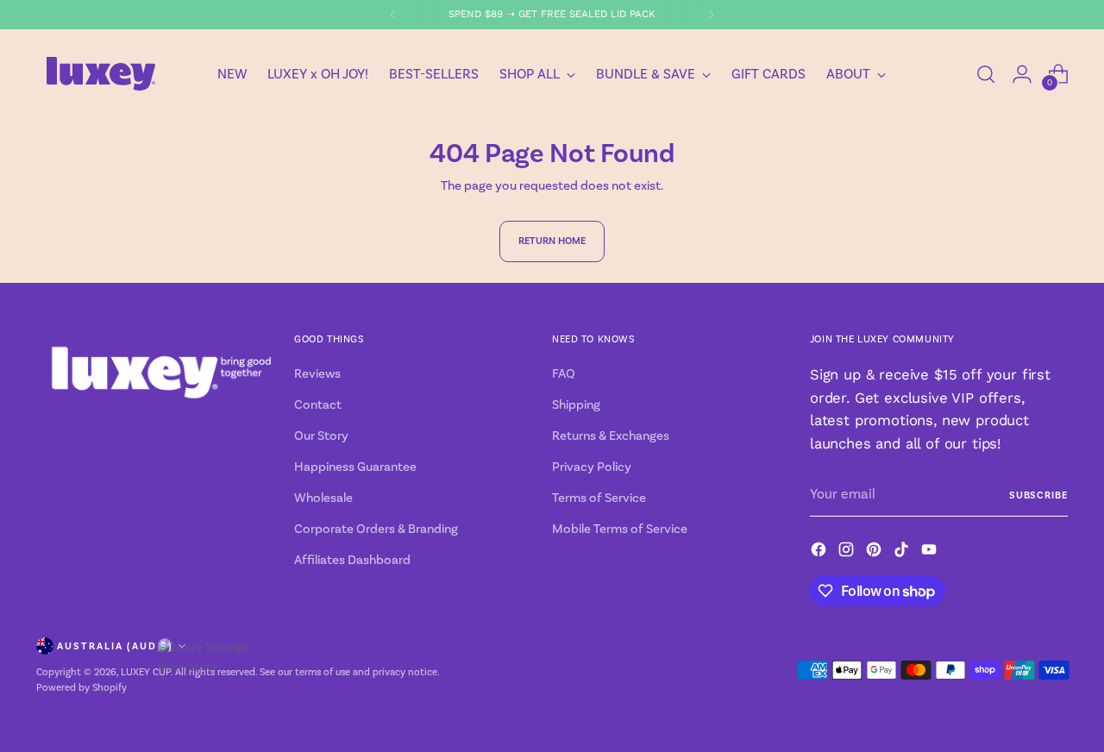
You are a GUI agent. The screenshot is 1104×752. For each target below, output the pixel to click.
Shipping (576, 405)
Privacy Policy (591, 467)
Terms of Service (599, 498)
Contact (318, 405)
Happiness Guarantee (355, 467)
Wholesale (323, 498)
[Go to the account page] (1022, 74)
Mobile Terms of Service (619, 529)
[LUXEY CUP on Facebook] (820, 552)
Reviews (317, 374)
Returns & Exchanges (610, 436)
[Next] (711, 14)
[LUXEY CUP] (101, 74)
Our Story (321, 436)
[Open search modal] (986, 74)
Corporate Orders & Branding (376, 529)
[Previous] (393, 14)
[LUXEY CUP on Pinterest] (875, 552)
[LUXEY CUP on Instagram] (847, 552)
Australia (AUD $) (115, 646)
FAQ (563, 374)
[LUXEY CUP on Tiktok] (903, 552)
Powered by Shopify (81, 687)
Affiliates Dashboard (352, 560)
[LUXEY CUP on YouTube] (930, 552)
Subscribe (1038, 495)
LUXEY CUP (146, 672)
